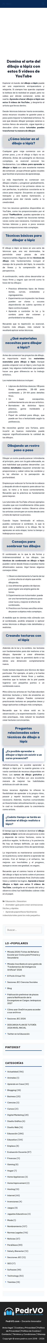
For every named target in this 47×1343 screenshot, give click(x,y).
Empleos (11, 1146)
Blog (9, 988)
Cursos (10, 1109)
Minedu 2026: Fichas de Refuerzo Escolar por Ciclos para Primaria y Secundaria (23, 955)
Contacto (6, 1334)
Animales (11, 1078)
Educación (10, 901)
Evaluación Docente (17, 1152)
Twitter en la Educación (18, 1034)
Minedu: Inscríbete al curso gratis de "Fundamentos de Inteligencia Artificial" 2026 (24, 967)
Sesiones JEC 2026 (16, 1018)
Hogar (10, 1170)
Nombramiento (14, 1226)
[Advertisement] (23, 32)
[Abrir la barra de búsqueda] (43, 3)
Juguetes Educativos (17, 1214)
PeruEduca (12, 1245)
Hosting (11, 1189)
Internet (11, 1195)
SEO (9, 1263)
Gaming (11, 1164)
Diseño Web (13, 1127)
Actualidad (12, 1071)
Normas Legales (15, 1232)
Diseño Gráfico (14, 1121)
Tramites (11, 1282)
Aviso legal (7, 1327)
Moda (10, 1220)
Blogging (11, 1090)
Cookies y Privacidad (25, 1327)
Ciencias (11, 1102)
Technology (13, 1276)
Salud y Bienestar (15, 1251)
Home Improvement (16, 1183)
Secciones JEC (14, 1257)
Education (22, 901)
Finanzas (11, 1158)
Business (11, 1096)
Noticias (11, 1238)
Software (11, 1269)
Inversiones (12, 1201)
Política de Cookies (30, 1331)
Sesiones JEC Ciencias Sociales (22, 982)
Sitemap (41, 1334)
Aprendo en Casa (15, 1084)
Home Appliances (15, 1177)
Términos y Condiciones (24, 1334)
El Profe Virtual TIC (16, 976)
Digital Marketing (15, 1115)
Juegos (10, 1208)
